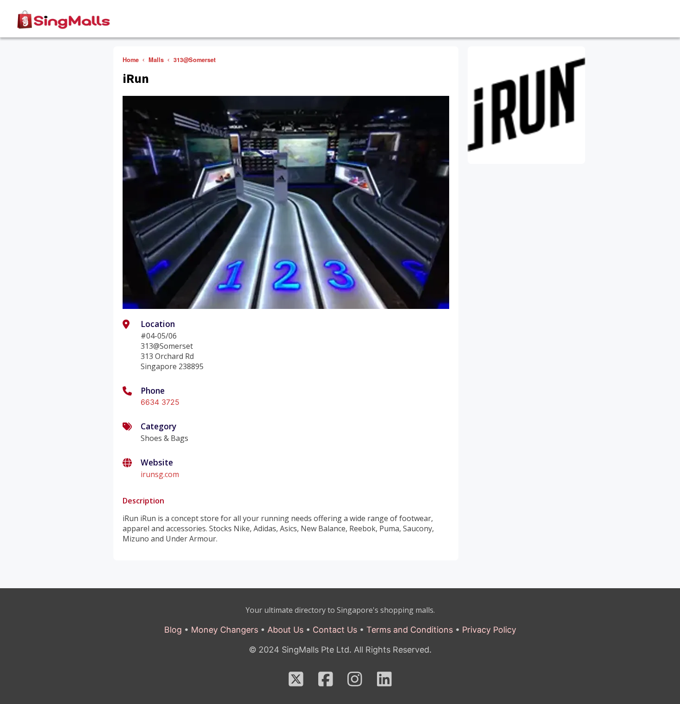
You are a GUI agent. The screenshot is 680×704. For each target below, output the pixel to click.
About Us (285, 630)
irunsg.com (160, 474)
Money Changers (224, 630)
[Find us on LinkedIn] (384, 682)
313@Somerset (194, 60)
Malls (156, 60)
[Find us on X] (296, 682)
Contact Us (335, 630)
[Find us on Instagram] (354, 682)
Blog (173, 630)
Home (131, 60)
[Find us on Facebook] (325, 682)
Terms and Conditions (409, 630)
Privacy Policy (489, 630)
